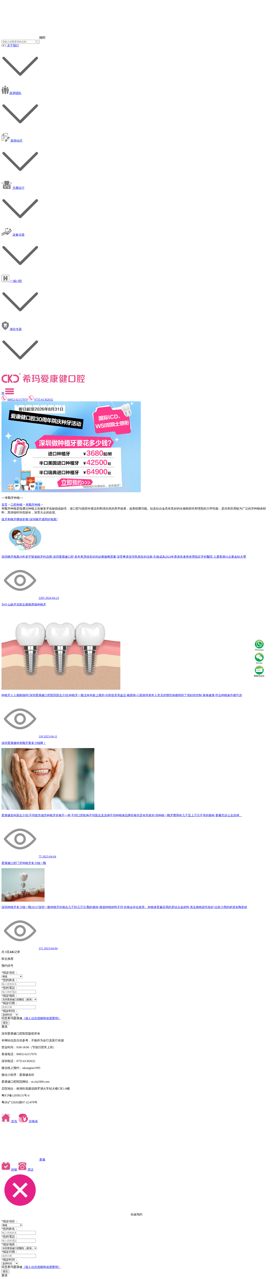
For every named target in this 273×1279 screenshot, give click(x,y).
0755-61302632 (43, 399)
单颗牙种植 (33, 504)
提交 (5, 1022)
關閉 (42, 37)
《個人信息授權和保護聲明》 (41, 1018)
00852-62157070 (17, 399)
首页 (4, 504)
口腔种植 (16, 504)
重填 (4, 1026)
